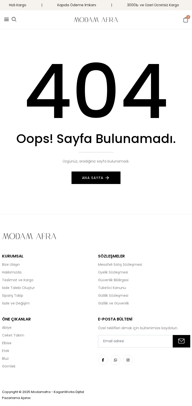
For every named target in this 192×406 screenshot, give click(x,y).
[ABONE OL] (181, 341)
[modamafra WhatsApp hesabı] (115, 360)
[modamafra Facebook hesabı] (103, 360)
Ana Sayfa (93, 177)
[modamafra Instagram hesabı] (128, 360)
